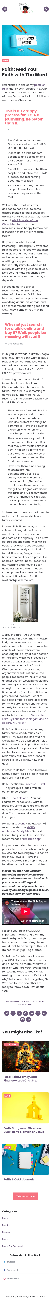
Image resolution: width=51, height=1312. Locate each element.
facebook (12, 1270)
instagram (13, 1278)
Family (15, 1045)
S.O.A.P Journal (25, 1005)
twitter (11, 1261)
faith (34, 1002)
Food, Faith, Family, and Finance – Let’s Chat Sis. (20, 1078)
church (25, 1002)
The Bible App (19, 798)
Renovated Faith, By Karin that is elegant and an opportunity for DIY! (25, 719)
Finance (6, 1232)
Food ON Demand (12, 1246)
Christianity (12, 1002)
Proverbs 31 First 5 (36, 784)
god (41, 1002)
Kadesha (20, 823)
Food (5, 1239)
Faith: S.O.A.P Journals (19, 1179)
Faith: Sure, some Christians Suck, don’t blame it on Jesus (24, 1130)
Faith (5, 60)
